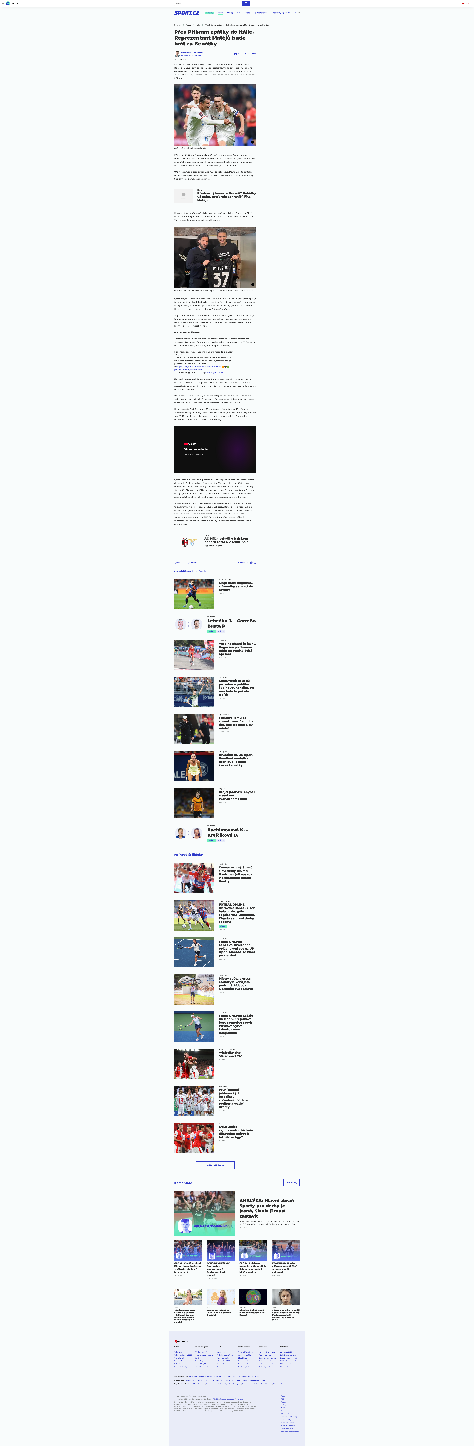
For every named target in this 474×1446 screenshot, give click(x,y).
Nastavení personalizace (290, 1432)
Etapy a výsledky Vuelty (204, 1355)
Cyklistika (223, 640)
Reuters (223, 1399)
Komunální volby (180, 1367)
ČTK (194, 52)
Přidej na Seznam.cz (288, 1414)
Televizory (256, 1384)
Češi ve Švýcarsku (265, 1361)
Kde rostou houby (219, 1376)
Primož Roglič (200, 1364)
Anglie (222, 789)
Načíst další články (215, 1165)
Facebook (284, 1402)
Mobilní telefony (199, 1384)
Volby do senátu (180, 1364)
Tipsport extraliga (223, 1358)
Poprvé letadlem (265, 1355)
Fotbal (220, 13)
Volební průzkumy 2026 (183, 1355)
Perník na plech (243, 1367)
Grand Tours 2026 (201, 1367)
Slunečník (218, 1380)
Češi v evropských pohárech (248, 1376)
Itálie (206, 535)
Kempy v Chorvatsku (267, 1352)
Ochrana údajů (286, 1420)
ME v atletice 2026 (223, 1361)
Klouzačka (226, 1380)
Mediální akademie (288, 1426)
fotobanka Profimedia (235, 1399)
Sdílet (249, 54)
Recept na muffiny (245, 1355)
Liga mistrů (224, 714)
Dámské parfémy (226, 1384)
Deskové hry (247, 1384)
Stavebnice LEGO (212, 1384)
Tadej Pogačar (200, 1361)
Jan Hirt (198, 1358)
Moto (247, 13)
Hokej (230, 13)
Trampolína (209, 1380)
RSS (282, 1399)
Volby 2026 (178, 1352)
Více (296, 13)
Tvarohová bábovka (245, 1361)
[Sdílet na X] (255, 562)
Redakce (284, 1396)
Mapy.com (193, 1376)
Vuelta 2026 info (201, 1352)
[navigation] (3, 3)
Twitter (283, 1408)
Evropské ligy (225, 579)
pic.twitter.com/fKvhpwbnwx (189, 369)
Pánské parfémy (279, 1384)
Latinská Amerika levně (267, 1364)
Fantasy (209, 13)
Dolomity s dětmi (265, 1367)
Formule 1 (220, 1364)
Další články (291, 1183)
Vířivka (262, 1380)
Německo (223, 1086)
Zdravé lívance (243, 1358)
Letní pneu (237, 1384)
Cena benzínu (232, 1376)
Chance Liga (224, 901)
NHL (218, 1367)
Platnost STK (285, 1367)
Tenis (239, 13)
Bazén (188, 1380)
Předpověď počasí (205, 1376)
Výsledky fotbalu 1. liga (225, 1355)
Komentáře (183, 1183)
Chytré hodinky (266, 1384)
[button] (215, 115)
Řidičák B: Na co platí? (288, 1361)
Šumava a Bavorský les (267, 1358)
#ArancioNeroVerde (211, 366)
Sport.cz (200, 52)
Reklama (284, 1411)
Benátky (202, 571)
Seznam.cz (466, 3)
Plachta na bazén (198, 1380)
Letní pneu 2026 (286, 1352)
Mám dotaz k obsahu (289, 1423)
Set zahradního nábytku (240, 1380)
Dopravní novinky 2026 (288, 1358)
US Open (211, 617)
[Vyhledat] (246, 3)
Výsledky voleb (179, 1358)
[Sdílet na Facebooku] (251, 562)
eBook (239, 54)
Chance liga (221, 1352)
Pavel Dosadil (186, 52)
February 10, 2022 (214, 372)
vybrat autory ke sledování (191, 55)
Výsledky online (261, 13)
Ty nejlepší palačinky (245, 1352)
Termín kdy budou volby (183, 1361)
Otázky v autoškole (287, 1364)
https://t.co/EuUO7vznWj (189, 366)
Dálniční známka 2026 (288, 1355)
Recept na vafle (243, 1364)
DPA (217, 1399)
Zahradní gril (254, 1380)
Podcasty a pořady (281, 13)
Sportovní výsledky (227, 1049)
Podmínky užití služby (289, 1417)
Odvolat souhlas (287, 1429)
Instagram (285, 1405)
